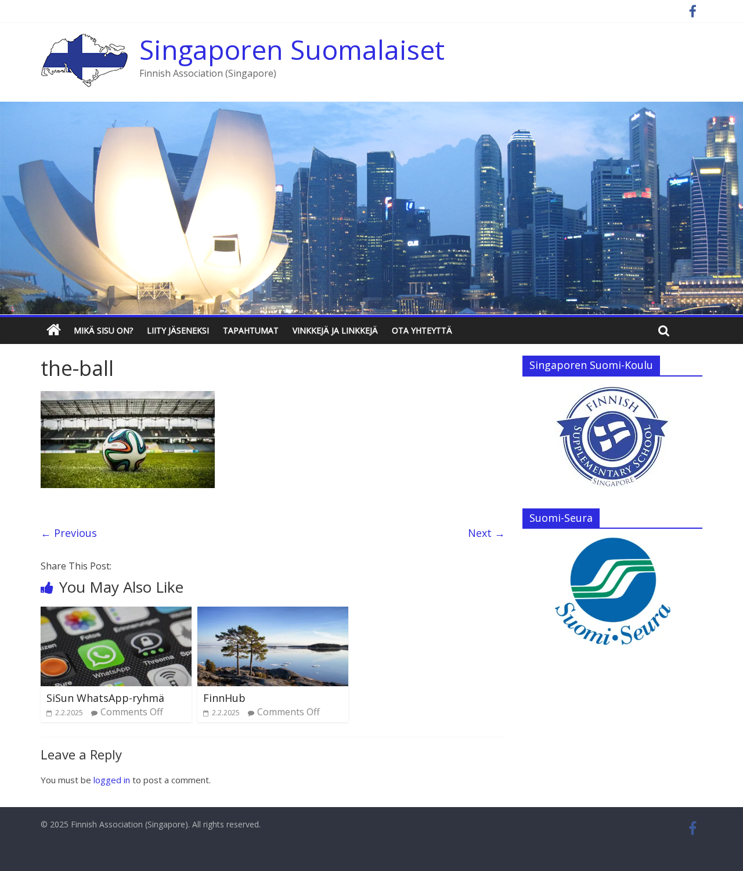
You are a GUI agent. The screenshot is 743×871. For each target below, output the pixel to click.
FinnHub (224, 698)
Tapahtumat (251, 330)
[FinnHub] (272, 613)
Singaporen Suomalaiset (292, 49)
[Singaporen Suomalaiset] (84, 40)
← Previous (69, 533)
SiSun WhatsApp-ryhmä (105, 698)
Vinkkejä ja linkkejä (335, 330)
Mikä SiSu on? (103, 330)
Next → (486, 533)
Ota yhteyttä (422, 330)
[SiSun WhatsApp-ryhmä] (116, 613)
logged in (111, 780)
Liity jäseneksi (178, 330)
